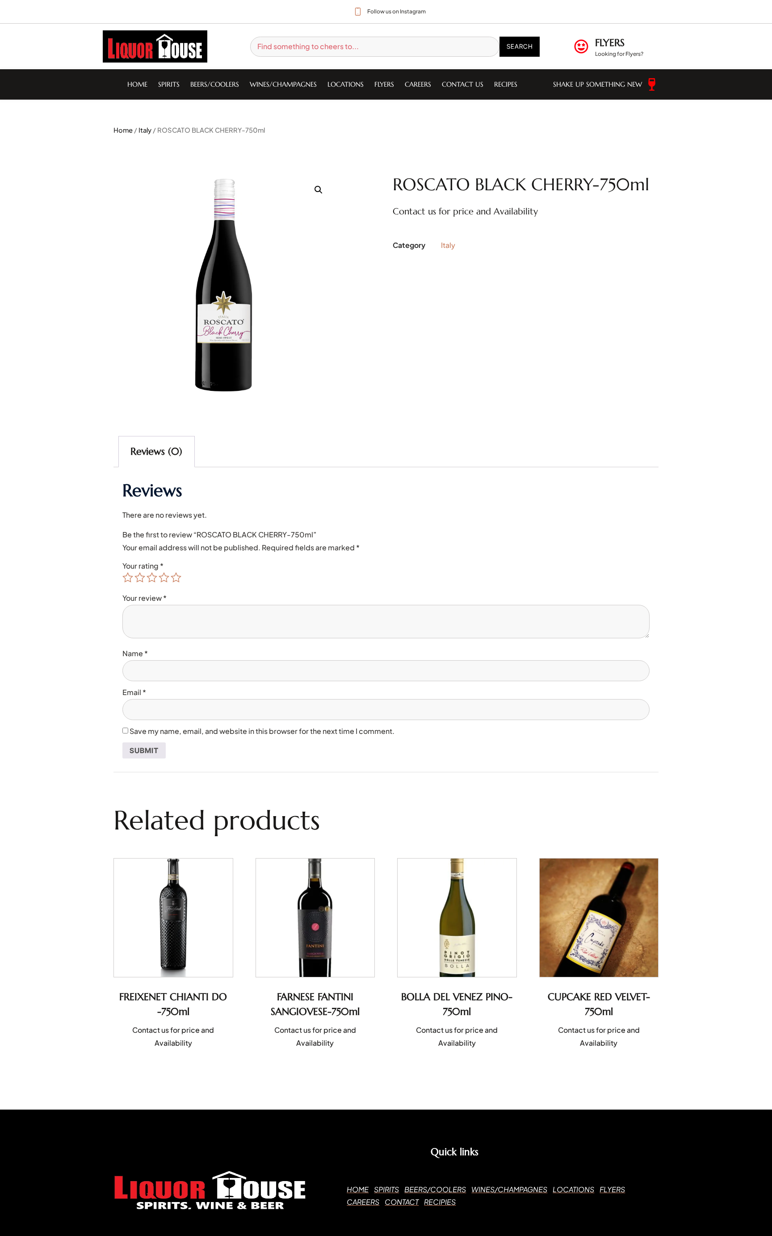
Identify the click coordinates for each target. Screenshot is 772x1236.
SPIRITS (169, 84)
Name (135, 653)
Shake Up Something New (597, 84)
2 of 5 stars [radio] (139, 577)
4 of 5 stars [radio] (164, 577)
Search (520, 46)
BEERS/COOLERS (214, 84)
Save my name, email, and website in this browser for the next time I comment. (262, 731)
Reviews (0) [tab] (156, 451)
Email (134, 692)
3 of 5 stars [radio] (152, 577)
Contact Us (462, 84)
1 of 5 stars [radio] (127, 577)
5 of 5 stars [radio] (176, 577)
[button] (318, 190)
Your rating (143, 565)
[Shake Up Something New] (652, 84)
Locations (345, 84)
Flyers (384, 84)
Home (137, 84)
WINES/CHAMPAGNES (283, 84)
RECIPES (505, 84)
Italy (144, 130)
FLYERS (610, 43)
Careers (418, 84)
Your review (144, 598)
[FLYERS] (581, 46)
